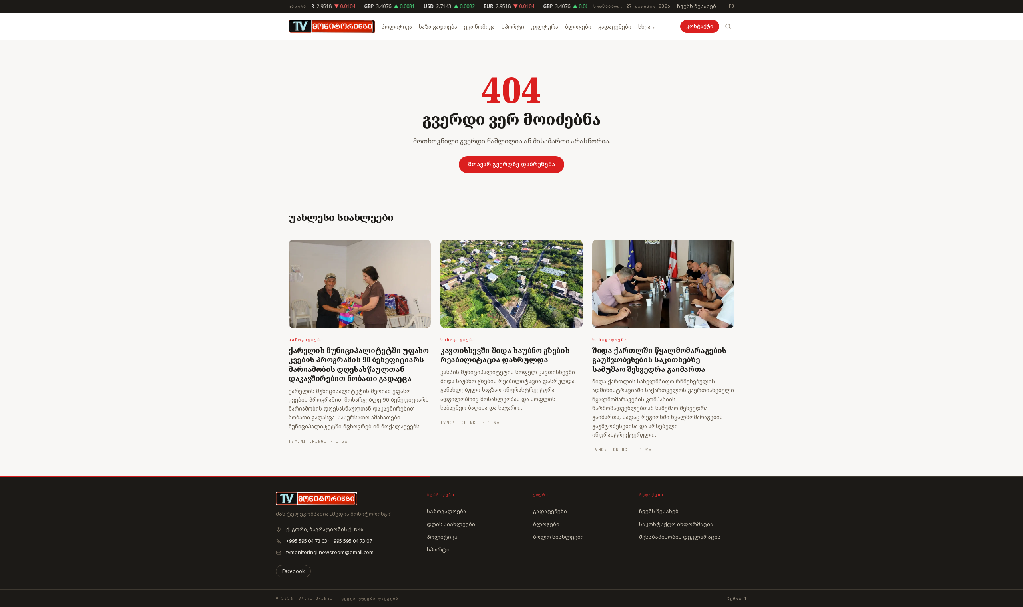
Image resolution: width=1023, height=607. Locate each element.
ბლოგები (578, 26)
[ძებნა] (728, 26)
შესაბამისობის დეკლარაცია (680, 536)
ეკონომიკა (479, 26)
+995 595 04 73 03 (306, 541)
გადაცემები (614, 26)
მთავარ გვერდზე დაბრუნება (511, 164)
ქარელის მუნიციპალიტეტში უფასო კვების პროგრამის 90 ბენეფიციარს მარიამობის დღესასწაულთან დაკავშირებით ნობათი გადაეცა (359, 364)
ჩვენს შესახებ (696, 6)
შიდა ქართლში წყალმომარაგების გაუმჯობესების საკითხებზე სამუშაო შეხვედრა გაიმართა (659, 359)
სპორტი (513, 26)
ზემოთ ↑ (737, 598)
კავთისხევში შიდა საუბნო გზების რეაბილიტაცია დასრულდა (504, 354)
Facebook (293, 571)
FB (731, 6)
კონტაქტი (699, 26)
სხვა (644, 26)
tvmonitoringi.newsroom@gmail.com (330, 552)
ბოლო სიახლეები (558, 536)
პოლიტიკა (397, 26)
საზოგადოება (438, 26)
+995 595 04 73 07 (351, 541)
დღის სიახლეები (451, 524)
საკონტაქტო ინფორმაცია (676, 524)
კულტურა (544, 26)
